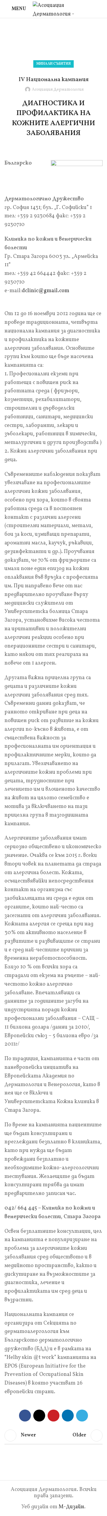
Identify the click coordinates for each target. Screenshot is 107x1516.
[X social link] (39, 1415)
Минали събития (73, 40)
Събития (42, 40)
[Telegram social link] (82, 1415)
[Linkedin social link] (68, 1415)
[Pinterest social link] (53, 1415)
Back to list (53, 1435)
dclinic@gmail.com (45, 291)
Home (23, 40)
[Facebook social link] (25, 1415)
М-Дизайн (71, 1507)
